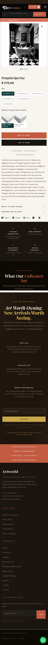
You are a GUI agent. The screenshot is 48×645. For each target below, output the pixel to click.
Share (7, 218)
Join (41, 614)
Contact (5, 590)
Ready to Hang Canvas (12, 206)
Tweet (17, 218)
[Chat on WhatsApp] (43, 640)
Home (3, 20)
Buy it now (24, 143)
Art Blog (5, 585)
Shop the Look (8, 562)
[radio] (8, 93)
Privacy (21, 638)
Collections (6, 552)
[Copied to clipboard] (39, 218)
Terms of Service (9, 533)
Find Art (38, 14)
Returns (14, 638)
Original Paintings (9, 576)
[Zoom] (42, 26)
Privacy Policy (7, 529)
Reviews (5, 580)
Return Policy (7, 519)
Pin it (28, 218)
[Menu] (45, 7)
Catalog (5, 557)
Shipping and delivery (12, 212)
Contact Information (10, 515)
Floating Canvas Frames (11, 566)
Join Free (24, 419)
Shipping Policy (8, 524)
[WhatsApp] (34, 218)
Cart (35, 7)
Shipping (5, 638)
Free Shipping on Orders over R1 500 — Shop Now (24, 2)
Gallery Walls (7, 571)
